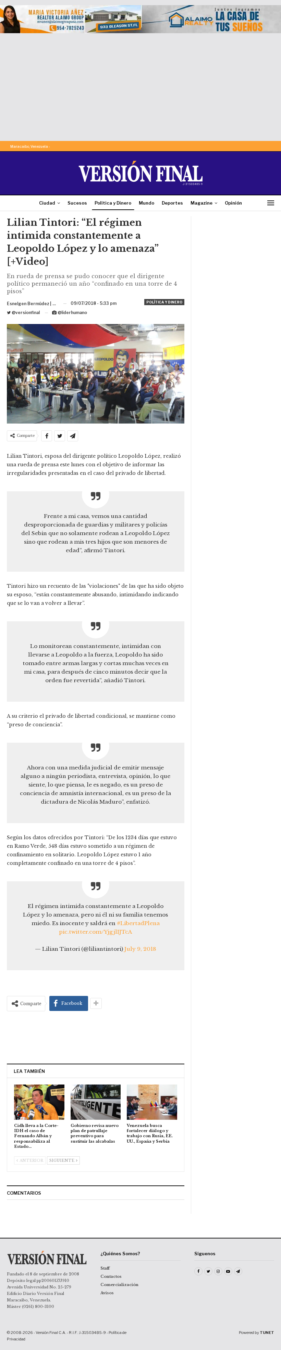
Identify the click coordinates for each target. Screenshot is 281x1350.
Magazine (201, 203)
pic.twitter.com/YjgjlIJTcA (95, 932)
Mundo (146, 203)
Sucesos (77, 203)
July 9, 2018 (140, 949)
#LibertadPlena (138, 923)
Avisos (107, 1292)
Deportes (172, 203)
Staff (105, 1268)
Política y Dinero (113, 203)
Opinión (233, 203)
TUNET (267, 1332)
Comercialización (119, 1284)
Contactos (111, 1276)
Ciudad (47, 203)
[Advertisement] (140, 84)
